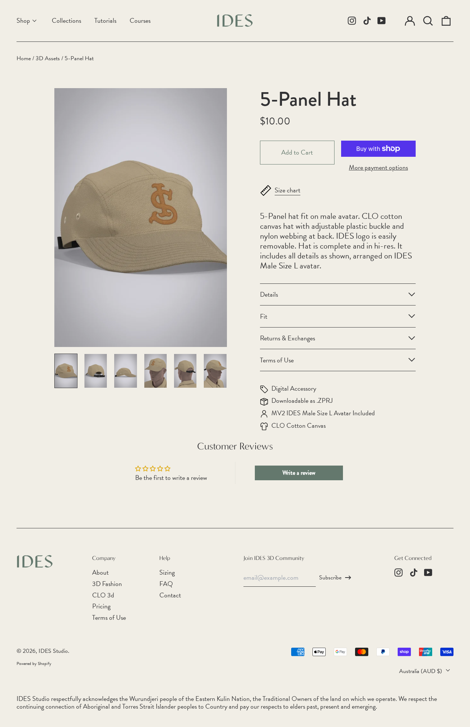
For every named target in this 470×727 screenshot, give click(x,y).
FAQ (166, 584)
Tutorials (105, 20)
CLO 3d (103, 595)
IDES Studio (53, 651)
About (100, 572)
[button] (427, 20)
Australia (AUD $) (421, 671)
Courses (140, 20)
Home (24, 58)
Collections (66, 20)
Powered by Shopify (34, 663)
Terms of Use (109, 617)
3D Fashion (107, 584)
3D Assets (48, 58)
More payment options (378, 167)
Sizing (167, 572)
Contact (170, 595)
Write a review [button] (298, 473)
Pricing (101, 606)
